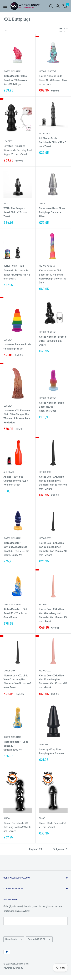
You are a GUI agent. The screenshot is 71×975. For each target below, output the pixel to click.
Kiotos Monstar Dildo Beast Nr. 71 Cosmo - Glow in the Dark (53, 79)
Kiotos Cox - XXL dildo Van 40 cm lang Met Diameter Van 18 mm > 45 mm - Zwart (17, 681)
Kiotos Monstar (12, 71)
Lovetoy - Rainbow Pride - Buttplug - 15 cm (17, 346)
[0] (65, 6)
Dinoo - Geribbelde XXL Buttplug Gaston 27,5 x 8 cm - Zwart (17, 827)
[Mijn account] (57, 6)
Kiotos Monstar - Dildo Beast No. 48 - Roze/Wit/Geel (51, 406)
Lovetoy (8, 141)
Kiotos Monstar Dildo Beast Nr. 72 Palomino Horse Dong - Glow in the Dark (52, 276)
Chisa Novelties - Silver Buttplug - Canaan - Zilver (52, 212)
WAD (5, 203)
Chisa (42, 203)
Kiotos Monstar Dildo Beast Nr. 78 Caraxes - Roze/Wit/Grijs (15, 79)
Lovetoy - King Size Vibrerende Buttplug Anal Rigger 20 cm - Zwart (17, 149)
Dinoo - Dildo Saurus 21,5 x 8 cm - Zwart (52, 824)
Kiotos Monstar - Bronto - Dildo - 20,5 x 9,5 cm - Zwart (53, 340)
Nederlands (11, 939)
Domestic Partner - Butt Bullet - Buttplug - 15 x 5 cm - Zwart (17, 274)
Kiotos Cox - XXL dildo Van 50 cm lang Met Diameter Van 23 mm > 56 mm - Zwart (53, 482)
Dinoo (6, 818)
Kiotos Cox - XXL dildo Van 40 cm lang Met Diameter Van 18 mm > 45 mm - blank (53, 615)
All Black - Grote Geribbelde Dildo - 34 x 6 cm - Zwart (52, 142)
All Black (44, 133)
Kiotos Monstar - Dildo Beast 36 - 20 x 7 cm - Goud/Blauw (15, 613)
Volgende (58, 849)
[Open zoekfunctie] (51, 6)
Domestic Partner (13, 265)
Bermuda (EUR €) (36, 939)
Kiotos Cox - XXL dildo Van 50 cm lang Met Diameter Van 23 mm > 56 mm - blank (53, 681)
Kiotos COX (45, 472)
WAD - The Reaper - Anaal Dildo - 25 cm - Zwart (15, 212)
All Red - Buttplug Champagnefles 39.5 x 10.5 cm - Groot (15, 480)
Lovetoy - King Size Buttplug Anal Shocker (51, 751)
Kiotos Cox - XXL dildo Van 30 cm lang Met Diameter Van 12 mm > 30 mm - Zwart (53, 548)
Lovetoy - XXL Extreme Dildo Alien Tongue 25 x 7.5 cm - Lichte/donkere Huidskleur (16, 416)
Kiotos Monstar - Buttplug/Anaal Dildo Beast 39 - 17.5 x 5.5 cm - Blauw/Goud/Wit (17, 548)
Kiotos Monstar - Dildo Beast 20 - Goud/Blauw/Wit (15, 745)
